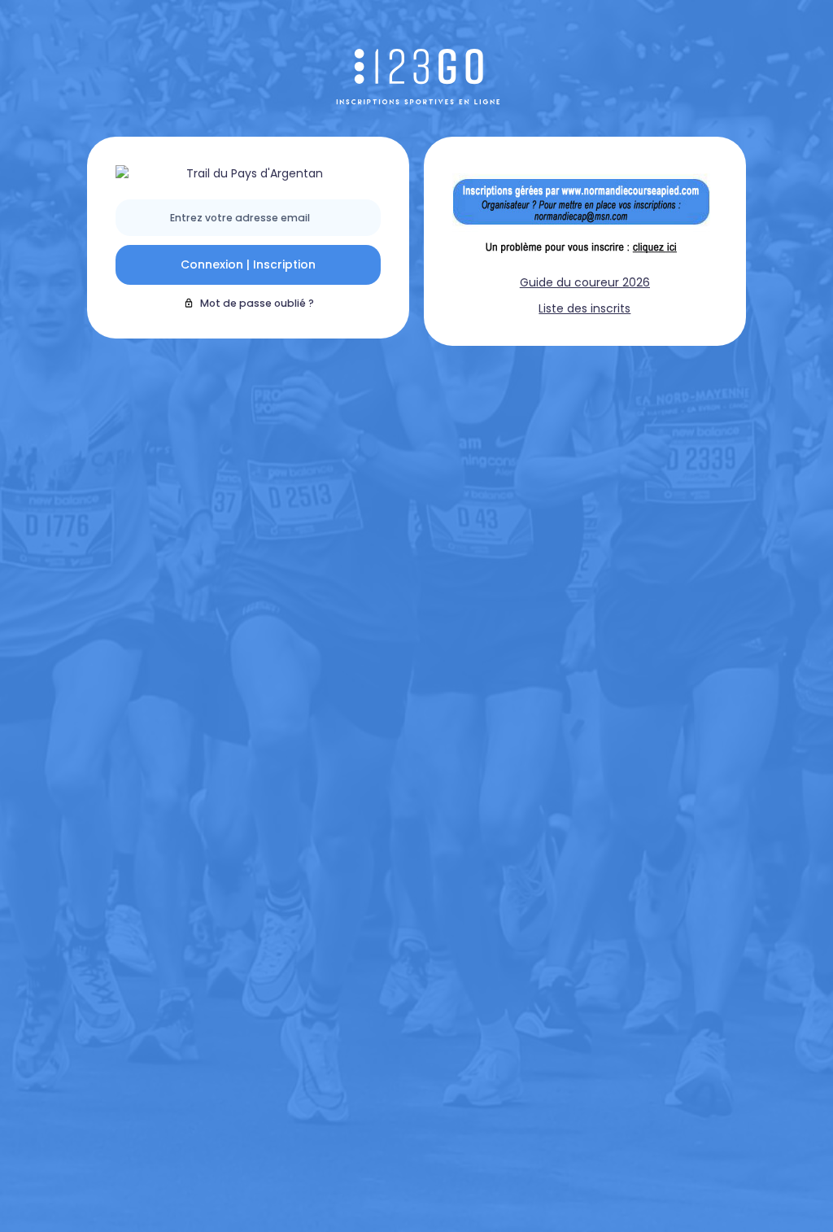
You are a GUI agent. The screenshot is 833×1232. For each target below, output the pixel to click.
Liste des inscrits (584, 308)
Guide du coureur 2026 (585, 282)
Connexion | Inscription (248, 264)
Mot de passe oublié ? (257, 303)
